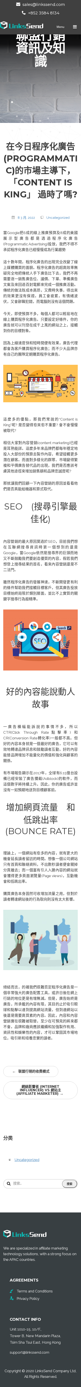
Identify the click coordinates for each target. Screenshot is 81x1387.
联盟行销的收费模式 (30, 1071)
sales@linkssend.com (43, 4)
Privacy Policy (28, 1298)
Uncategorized (58, 218)
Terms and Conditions (35, 1291)
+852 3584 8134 (43, 12)
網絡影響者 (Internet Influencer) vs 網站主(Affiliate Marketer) (40, 1090)
